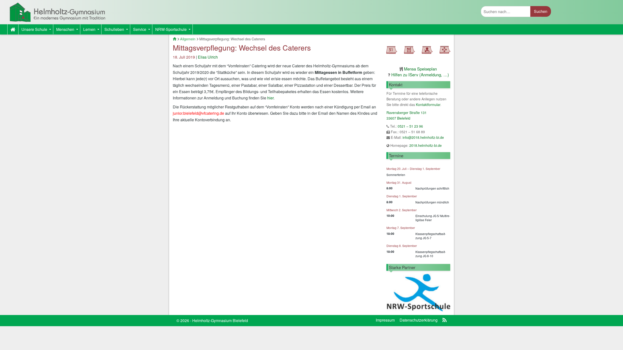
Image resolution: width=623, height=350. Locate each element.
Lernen (92, 30)
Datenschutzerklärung (419, 320)
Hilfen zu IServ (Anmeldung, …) (420, 75)
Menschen (68, 30)
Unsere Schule (37, 30)
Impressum (385, 320)
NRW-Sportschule (173, 30)
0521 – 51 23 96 (410, 126)
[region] (418, 292)
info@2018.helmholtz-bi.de (423, 137)
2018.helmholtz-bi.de (425, 145)
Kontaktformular (428, 104)
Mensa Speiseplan (420, 69)
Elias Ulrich (208, 57)
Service (142, 30)
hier (270, 98)
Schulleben (117, 30)
